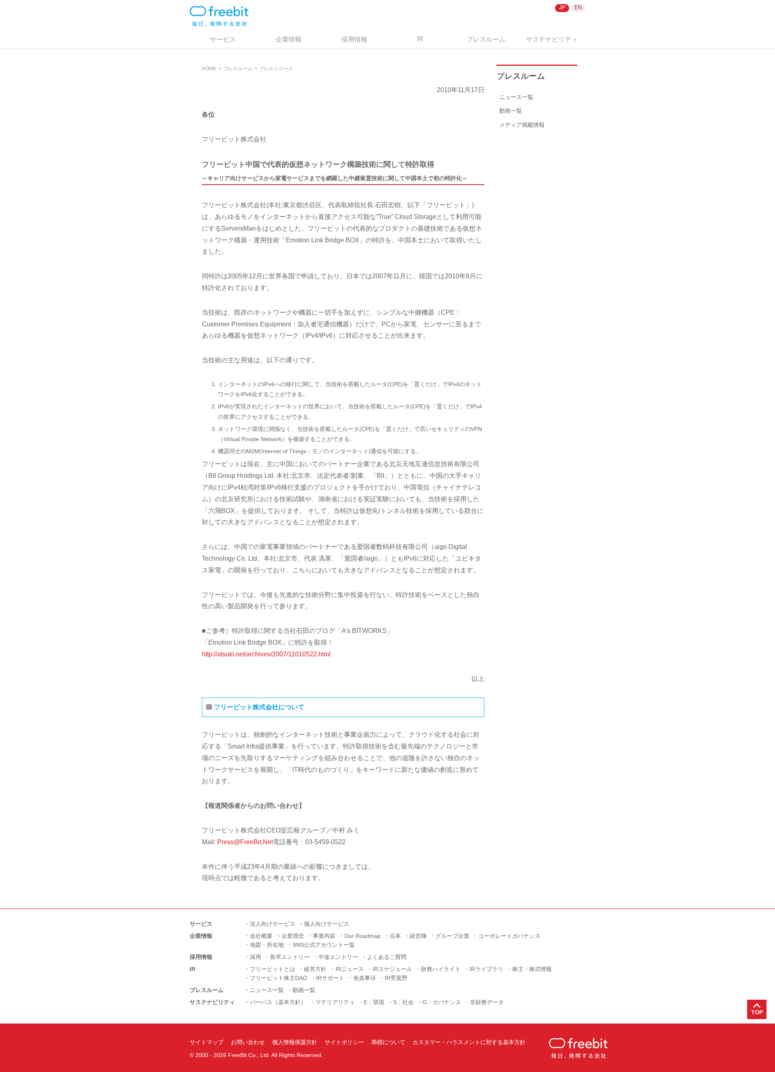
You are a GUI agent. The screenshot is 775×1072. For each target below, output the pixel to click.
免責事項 (364, 978)
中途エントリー (338, 957)
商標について (388, 1042)
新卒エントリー (290, 957)
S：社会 (403, 1002)
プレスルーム (486, 39)
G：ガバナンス (442, 1002)
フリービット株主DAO (278, 978)
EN (578, 7)
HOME (209, 68)
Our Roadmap (362, 936)
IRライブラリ (486, 969)
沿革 (395, 936)
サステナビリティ (552, 39)
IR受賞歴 (396, 978)
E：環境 (374, 1002)
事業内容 (324, 936)
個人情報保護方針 (294, 1042)
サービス (223, 39)
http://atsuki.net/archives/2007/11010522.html (266, 654)
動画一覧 (510, 110)
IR (420, 39)
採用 (255, 957)
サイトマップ (207, 1042)
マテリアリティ (335, 1002)
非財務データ (487, 1002)
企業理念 (292, 936)
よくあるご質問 (386, 957)
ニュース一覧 (516, 97)
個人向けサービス (326, 924)
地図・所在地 (267, 945)
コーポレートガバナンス (509, 936)
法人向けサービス (272, 924)
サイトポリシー (344, 1042)
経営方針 (315, 969)
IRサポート (330, 978)
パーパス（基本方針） (278, 1002)
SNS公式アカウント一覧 (324, 945)
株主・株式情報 (532, 969)
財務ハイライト (441, 969)
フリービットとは (272, 969)
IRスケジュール (392, 969)
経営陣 (418, 936)
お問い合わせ (248, 1042)
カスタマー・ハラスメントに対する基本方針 (469, 1042)
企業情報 (289, 39)
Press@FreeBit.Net (245, 842)
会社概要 (261, 936)
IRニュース (349, 969)
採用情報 (354, 39)
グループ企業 (452, 936)
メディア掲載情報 (522, 125)
